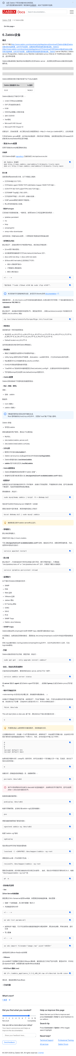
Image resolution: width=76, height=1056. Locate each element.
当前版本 (33, 5)
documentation (50, 294)
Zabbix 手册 (6, 20)
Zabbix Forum (63, 1044)
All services (44, 1044)
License (41, 1053)
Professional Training (66, 1040)
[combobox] (47, 12)
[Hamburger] (72, 11)
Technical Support (46, 1040)
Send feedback (9, 1042)
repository (19, 156)
